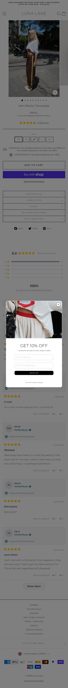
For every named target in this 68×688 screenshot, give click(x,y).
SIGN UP (34, 373)
